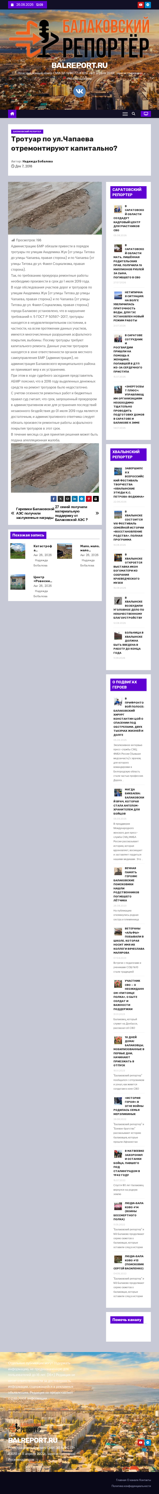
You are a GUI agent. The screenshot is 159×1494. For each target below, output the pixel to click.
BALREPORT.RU (79, 65)
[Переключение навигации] (125, 114)
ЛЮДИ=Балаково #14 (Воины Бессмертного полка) (128, 1211)
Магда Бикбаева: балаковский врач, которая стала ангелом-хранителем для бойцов (128, 801)
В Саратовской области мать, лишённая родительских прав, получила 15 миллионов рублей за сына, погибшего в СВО (128, 261)
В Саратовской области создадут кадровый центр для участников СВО (128, 218)
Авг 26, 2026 (43, 555)
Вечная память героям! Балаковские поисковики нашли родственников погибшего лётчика (126, 884)
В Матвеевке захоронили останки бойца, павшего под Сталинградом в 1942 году (128, 1163)
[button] (134, 113)
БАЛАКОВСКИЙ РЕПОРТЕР (27, 131)
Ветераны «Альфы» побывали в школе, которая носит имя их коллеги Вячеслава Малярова (128, 940)
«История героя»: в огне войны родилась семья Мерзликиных (128, 1106)
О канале (133, 1480)
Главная (121, 1480)
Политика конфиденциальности (131, 1486)
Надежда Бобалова (38, 161)
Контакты (145, 1480)
